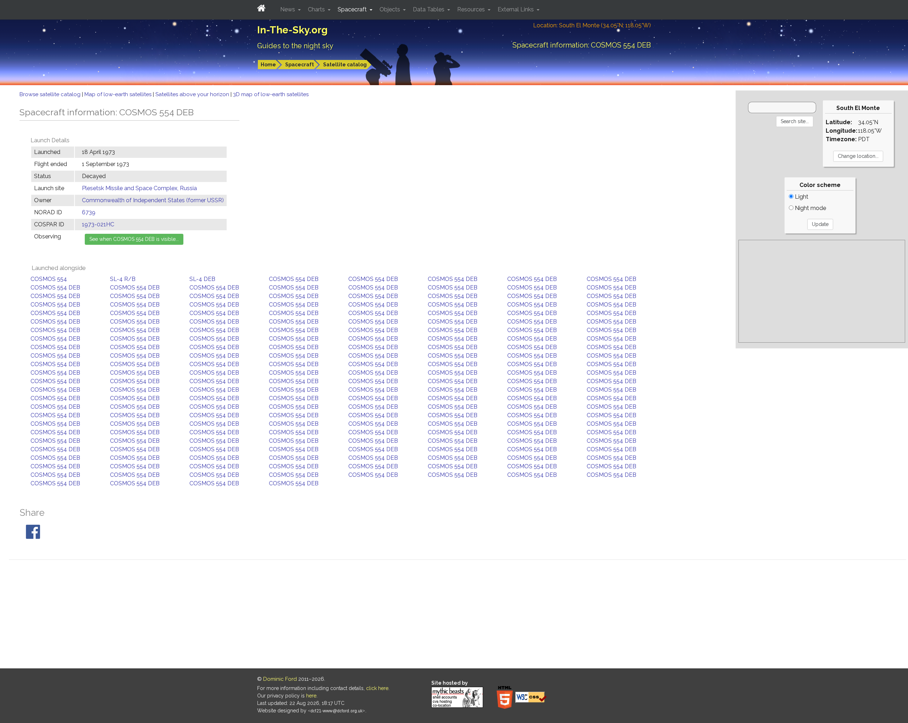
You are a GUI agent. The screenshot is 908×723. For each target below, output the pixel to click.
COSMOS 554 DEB (294, 279)
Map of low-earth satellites (118, 94)
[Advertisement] (821, 291)
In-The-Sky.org (292, 30)
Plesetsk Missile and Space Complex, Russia (139, 188)
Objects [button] (391, 9)
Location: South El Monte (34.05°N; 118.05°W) (592, 25)
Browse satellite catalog (51, 94)
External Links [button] (516, 9)
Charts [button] (317, 9)
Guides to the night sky (295, 46)
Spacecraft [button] (353, 9)
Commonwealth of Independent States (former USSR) (153, 200)
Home (268, 64)
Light (800, 196)
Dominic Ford (280, 679)
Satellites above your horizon (193, 94)
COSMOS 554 (49, 279)
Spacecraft (299, 64)
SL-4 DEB (202, 279)
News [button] (288, 9)
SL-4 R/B (122, 279)
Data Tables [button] (429, 9)
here (311, 696)
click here (377, 688)
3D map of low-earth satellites (271, 94)
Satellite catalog (345, 64)
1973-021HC (98, 224)
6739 (88, 212)
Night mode (809, 208)
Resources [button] (471, 9)
